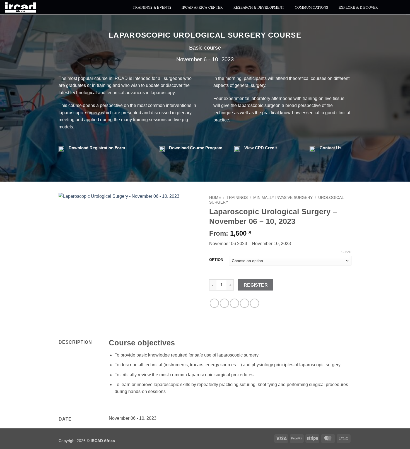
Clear (346, 251)
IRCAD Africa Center (202, 7)
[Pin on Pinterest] (244, 303)
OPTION (216, 260)
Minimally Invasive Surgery (283, 198)
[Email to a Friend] (234, 303)
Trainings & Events (152, 7)
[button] (391, 7)
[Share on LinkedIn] (254, 303)
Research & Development (258, 7)
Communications (311, 7)
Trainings (237, 198)
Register (256, 285)
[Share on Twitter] (224, 303)
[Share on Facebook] (214, 303)
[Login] (403, 7)
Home (215, 198)
